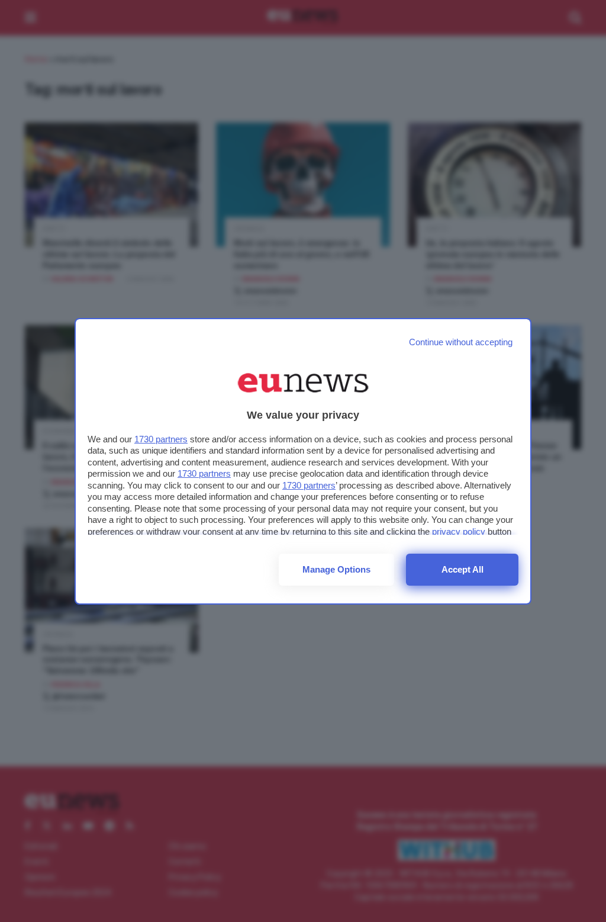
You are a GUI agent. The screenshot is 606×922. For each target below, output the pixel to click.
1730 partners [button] (161, 439)
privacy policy (458, 531)
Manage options (336, 569)
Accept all (462, 569)
